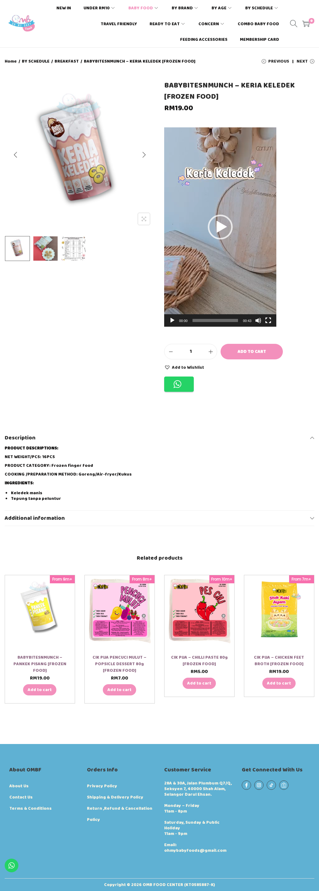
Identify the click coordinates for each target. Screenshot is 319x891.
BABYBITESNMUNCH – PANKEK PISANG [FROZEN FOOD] (39, 664)
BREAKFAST (67, 61)
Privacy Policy (102, 786)
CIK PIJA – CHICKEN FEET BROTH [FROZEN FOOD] (279, 661)
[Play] (172, 320)
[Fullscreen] (268, 320)
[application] (220, 227)
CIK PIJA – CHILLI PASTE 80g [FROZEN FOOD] (199, 661)
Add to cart (252, 351)
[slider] (215, 320)
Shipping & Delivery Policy (115, 797)
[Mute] (258, 320)
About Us (19, 786)
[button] (220, 227)
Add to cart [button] (40, 690)
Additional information (35, 518)
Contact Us (21, 797)
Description (20, 438)
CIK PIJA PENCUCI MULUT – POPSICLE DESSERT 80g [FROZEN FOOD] (119, 664)
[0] (306, 23)
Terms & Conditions (30, 808)
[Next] (144, 155)
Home (11, 61)
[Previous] (15, 155)
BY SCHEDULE (36, 61)
